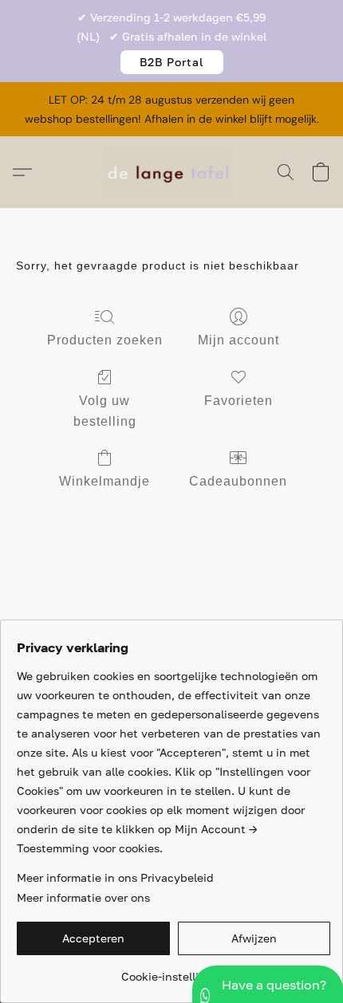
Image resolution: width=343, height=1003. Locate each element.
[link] (173, 970)
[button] (171, 62)
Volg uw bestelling (104, 411)
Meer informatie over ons (83, 897)
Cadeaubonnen (238, 481)
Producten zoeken (105, 340)
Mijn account (238, 340)
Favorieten (238, 400)
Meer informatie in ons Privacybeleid (115, 877)
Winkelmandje (104, 481)
